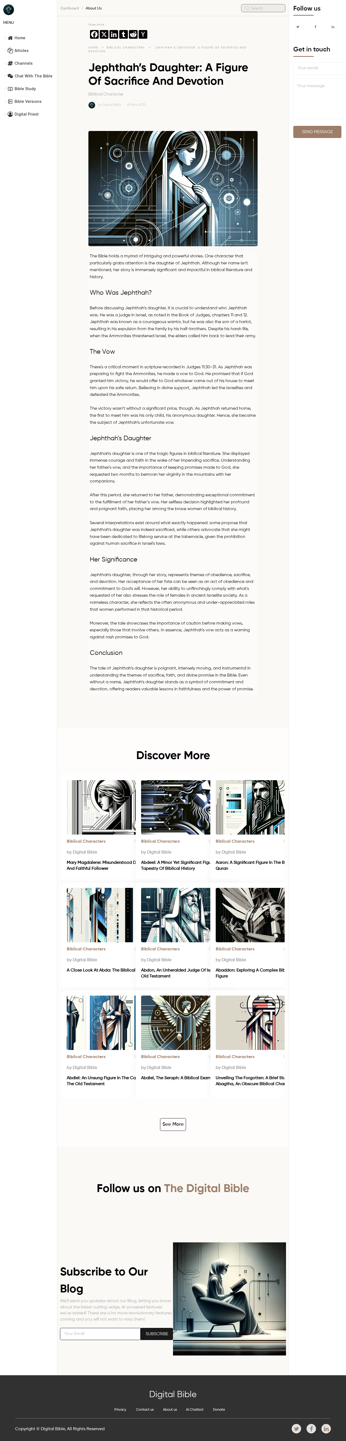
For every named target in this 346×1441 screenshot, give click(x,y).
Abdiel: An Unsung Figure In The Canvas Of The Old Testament (109, 1081)
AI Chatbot (195, 1410)
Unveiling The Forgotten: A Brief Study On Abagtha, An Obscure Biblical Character (257, 1081)
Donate (219, 1410)
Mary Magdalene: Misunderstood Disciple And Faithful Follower (108, 866)
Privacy (120, 1410)
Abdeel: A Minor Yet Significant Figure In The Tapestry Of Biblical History (185, 866)
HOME (93, 47)
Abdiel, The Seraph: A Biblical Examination (183, 1078)
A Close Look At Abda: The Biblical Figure (108, 970)
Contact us (145, 1410)
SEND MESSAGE (317, 132)
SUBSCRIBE (157, 1334)
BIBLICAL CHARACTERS (126, 47)
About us (170, 1410)
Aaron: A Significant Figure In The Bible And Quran (259, 866)
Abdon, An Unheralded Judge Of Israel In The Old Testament (186, 973)
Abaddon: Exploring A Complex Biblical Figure (255, 973)
